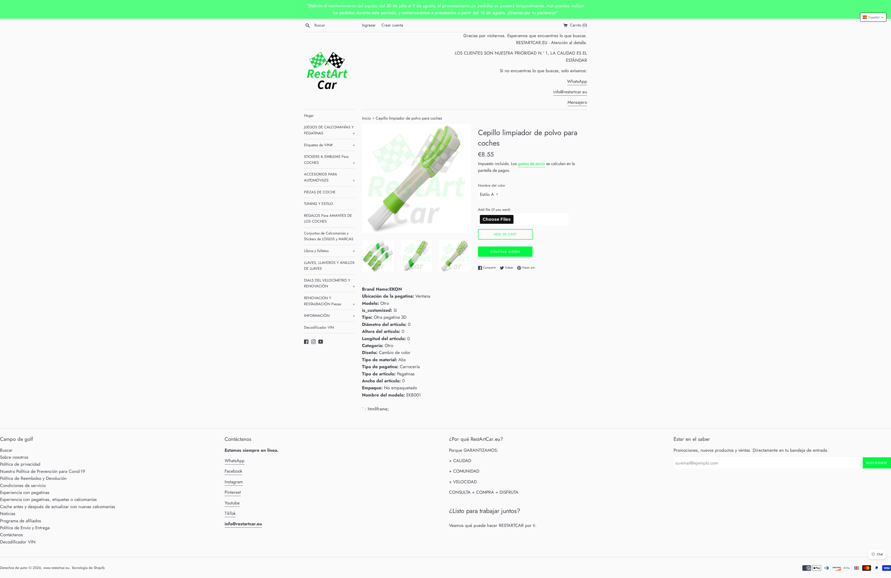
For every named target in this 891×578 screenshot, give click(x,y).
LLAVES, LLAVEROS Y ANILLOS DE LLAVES (329, 265)
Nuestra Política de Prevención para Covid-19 (42, 471)
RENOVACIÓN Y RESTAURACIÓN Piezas (329, 301)
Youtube (232, 503)
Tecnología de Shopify (88, 567)
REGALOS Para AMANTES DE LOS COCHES (328, 218)
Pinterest (233, 492)
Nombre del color (491, 185)
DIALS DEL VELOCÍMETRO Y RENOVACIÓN (329, 283)
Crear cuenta (392, 25)
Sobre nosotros (14, 457)
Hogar (309, 115)
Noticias (7, 513)
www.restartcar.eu (56, 567)
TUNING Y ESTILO (318, 203)
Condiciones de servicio (23, 485)
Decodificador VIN (319, 327)
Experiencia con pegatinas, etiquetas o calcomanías (48, 499)
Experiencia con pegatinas (24, 492)
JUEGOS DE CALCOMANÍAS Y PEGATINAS (329, 130)
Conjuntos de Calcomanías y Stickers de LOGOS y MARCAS (328, 236)
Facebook (233, 471)
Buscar (6, 450)
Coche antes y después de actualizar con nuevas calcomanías (57, 506)
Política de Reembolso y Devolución (33, 478)
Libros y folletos (329, 250)
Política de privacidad (20, 464)
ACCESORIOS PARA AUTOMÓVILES (329, 177)
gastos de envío (531, 164)
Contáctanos (11, 535)
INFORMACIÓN (329, 315)
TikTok (230, 513)
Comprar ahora (505, 251)
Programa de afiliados (20, 521)
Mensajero (577, 102)
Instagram (234, 482)
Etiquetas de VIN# (329, 145)
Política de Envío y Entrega (25, 528)
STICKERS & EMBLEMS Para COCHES (329, 159)
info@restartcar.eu (570, 92)
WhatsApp (577, 81)
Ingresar (369, 25)
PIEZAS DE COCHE (320, 192)
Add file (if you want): (494, 209)
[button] (873, 17)
